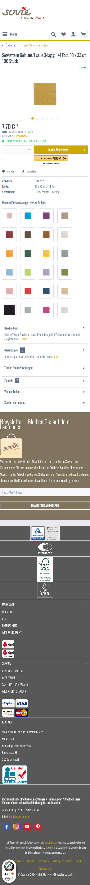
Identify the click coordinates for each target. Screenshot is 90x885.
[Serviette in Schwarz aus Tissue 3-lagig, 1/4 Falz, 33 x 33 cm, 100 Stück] (9, 310)
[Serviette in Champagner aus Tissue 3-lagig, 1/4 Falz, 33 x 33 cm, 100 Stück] (64, 234)
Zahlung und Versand (15, 684)
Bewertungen (11, 350)
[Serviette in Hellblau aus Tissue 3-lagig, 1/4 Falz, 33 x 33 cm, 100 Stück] (9, 272)
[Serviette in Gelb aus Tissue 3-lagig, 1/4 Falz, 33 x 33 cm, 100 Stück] (46, 253)
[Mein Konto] (73, 34)
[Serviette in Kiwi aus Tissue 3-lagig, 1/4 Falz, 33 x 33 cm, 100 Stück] (28, 272)
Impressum (8, 677)
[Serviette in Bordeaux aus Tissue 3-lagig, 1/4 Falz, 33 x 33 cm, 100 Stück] (9, 234)
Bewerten (31, 171)
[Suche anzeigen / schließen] (53, 34)
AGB (4, 619)
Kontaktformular (12, 671)
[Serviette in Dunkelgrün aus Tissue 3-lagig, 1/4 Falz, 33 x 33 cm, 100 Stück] (28, 253)
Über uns (7, 612)
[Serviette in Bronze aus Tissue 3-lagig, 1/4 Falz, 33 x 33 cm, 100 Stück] (46, 234)
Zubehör (11, 380)
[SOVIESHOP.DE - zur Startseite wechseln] (23, 14)
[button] (51, 160)
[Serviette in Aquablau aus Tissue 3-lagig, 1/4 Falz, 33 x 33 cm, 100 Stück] (28, 215)
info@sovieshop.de (19, 816)
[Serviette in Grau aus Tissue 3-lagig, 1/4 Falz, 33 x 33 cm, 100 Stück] (64, 253)
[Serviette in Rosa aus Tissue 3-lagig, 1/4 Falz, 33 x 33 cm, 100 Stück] (9, 291)
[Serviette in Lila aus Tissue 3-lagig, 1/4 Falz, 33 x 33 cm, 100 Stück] (46, 272)
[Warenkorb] (83, 34)
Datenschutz (9, 625)
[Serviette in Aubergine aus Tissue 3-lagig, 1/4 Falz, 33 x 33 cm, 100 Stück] (46, 215)
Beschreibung (11, 328)
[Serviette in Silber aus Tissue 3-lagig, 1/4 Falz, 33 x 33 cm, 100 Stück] (28, 310)
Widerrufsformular (14, 691)
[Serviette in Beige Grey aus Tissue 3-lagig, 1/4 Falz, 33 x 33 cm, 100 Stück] (64, 215)
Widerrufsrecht (12, 632)
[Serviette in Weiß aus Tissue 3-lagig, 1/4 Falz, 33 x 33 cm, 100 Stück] (64, 310)
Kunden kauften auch (15, 402)
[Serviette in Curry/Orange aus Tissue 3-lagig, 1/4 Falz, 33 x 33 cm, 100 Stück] (9, 253)
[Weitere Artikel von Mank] (83, 67)
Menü (13, 34)
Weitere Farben (12, 391)
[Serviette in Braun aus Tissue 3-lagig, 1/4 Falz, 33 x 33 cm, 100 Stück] (28, 234)
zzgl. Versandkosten (20, 136)
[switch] (9, 879)
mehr (24, 339)
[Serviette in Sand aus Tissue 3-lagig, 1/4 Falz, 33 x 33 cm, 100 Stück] (64, 291)
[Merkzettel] (63, 34)
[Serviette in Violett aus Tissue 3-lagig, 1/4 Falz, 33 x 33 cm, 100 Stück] (46, 310)
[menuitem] (9, 32)
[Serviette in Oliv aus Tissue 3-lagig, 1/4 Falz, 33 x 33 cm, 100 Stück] (64, 272)
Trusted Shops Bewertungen (18, 367)
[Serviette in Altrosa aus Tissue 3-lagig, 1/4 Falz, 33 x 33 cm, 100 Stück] (9, 215)
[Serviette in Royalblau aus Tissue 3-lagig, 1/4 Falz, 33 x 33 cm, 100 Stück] (46, 291)
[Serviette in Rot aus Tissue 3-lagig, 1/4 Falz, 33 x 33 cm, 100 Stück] (28, 291)
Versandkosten (51, 842)
